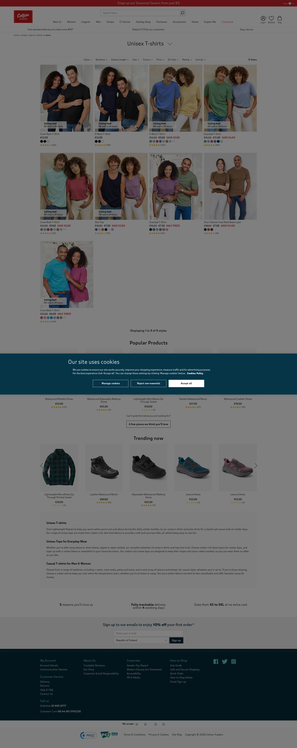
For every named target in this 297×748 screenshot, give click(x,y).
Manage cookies (111, 383)
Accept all (186, 383)
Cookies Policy (195, 373)
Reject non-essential (148, 383)
